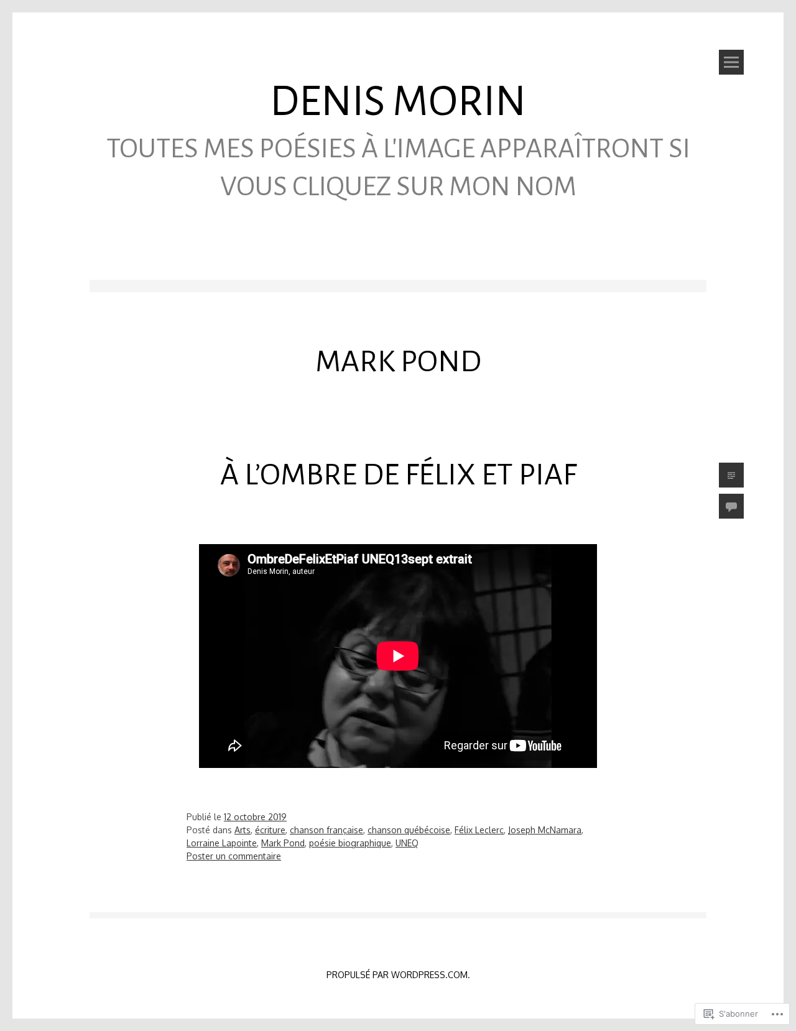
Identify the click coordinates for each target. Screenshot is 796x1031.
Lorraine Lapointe (222, 843)
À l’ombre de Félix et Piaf (398, 474)
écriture (270, 830)
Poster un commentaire (234, 856)
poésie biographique (350, 843)
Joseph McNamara (544, 830)
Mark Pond (283, 843)
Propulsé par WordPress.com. (398, 974)
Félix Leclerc (479, 830)
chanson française (326, 830)
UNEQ (407, 843)
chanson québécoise (409, 830)
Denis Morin (398, 101)
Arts (242, 830)
